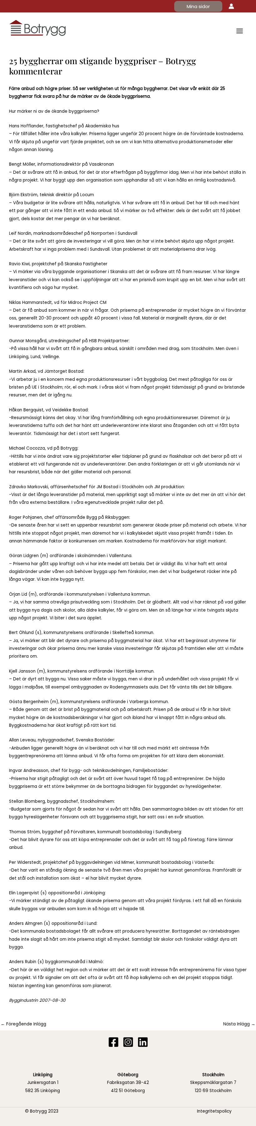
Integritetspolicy (214, 1111)
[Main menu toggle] (240, 31)
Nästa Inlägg (239, 1024)
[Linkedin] (142, 1042)
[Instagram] (128, 1042)
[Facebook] (113, 1042)
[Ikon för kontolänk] (231, 6)
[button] (198, 6)
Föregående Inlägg (23, 1024)
